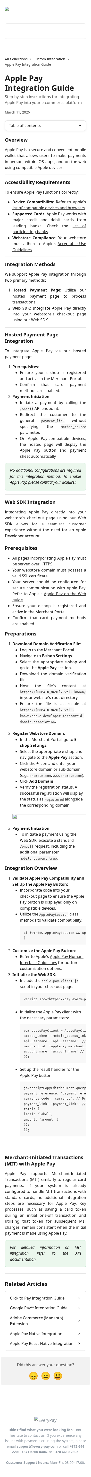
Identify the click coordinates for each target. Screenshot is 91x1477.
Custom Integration (49, 59)
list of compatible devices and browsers (48, 207)
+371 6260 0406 (34, 1451)
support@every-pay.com (37, 1446)
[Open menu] (81, 9)
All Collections (16, 59)
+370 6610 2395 (65, 1451)
